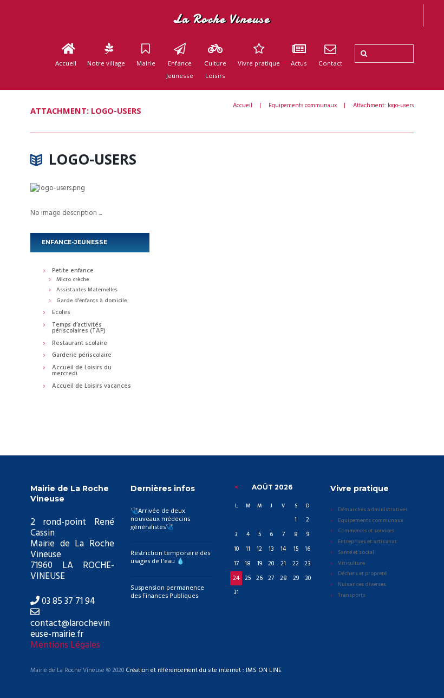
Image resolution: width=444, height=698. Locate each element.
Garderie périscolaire (82, 356)
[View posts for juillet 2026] (236, 487)
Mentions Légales (65, 645)
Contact (330, 63)
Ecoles (61, 313)
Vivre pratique (259, 63)
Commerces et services (366, 531)
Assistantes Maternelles (86, 290)
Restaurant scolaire (79, 344)
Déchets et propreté (362, 574)
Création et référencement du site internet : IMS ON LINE (204, 670)
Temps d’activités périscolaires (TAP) (79, 328)
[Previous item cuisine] (126, 188)
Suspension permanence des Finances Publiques (167, 591)
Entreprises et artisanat (367, 542)
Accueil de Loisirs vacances (91, 386)
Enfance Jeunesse (179, 69)
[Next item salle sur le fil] (318, 188)
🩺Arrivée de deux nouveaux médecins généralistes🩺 (160, 518)
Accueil (65, 63)
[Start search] (363, 53)
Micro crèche (72, 280)
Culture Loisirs (215, 69)
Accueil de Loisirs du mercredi (82, 371)
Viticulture (351, 563)
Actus (299, 63)
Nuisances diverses (362, 585)
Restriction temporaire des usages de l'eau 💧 (170, 557)
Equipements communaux (303, 106)
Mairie (145, 63)
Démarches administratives (373, 510)
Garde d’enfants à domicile (91, 301)
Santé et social (356, 553)
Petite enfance (73, 271)
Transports (351, 595)
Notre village (106, 63)
